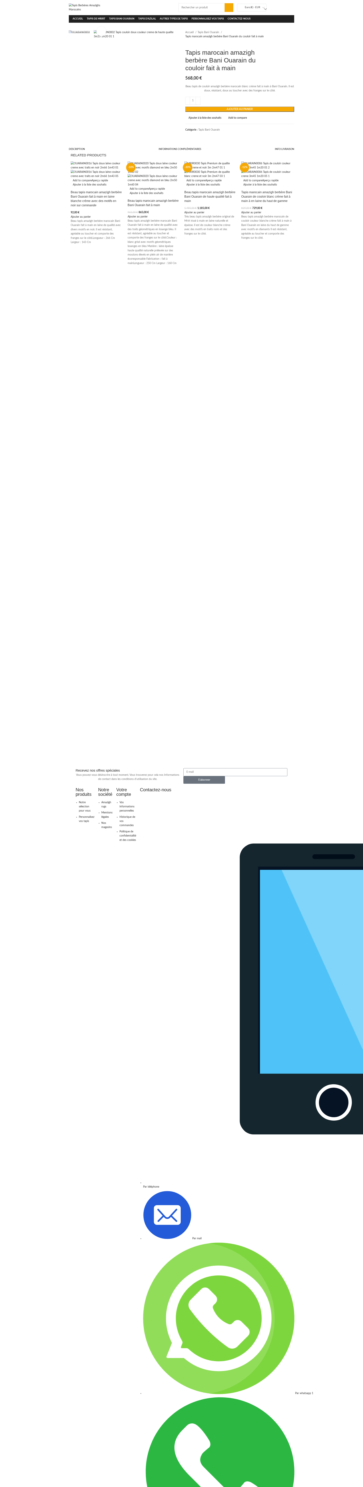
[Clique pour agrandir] (101, 31)
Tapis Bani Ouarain (209, 32)
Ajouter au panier (240, 109)
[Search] (229, 7)
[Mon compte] (285, 7)
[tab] (77, 149)
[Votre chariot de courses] (292, 7)
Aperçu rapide (100, 180)
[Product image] (96, 174)
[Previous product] (187, 43)
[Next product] (195, 43)
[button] (81, 217)
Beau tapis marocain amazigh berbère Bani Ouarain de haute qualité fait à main (209, 196)
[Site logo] (89, 7)
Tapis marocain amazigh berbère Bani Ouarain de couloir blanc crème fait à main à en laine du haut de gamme (266, 196)
